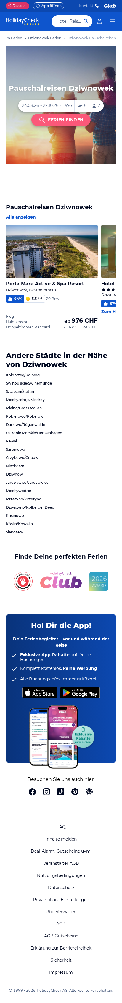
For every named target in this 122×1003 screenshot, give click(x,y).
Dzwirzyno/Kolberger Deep (30, 507)
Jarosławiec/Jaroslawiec (27, 482)
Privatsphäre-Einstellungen (61, 899)
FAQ (61, 827)
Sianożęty (14, 532)
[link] (99, 21)
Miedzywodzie (18, 491)
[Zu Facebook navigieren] (32, 792)
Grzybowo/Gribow (22, 457)
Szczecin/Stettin (20, 391)
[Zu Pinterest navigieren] (75, 792)
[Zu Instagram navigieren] (46, 792)
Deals (15, 6)
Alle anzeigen (21, 217)
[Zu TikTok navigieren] (60, 792)
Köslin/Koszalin (19, 524)
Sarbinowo (15, 449)
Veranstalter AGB (61, 863)
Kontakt (86, 6)
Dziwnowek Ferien (44, 38)
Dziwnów (14, 474)
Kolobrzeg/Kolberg (23, 375)
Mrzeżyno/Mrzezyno (23, 499)
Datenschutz (61, 887)
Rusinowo (15, 515)
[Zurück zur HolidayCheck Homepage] (22, 21)
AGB (61, 924)
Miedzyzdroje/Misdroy (25, 400)
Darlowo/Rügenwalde (25, 424)
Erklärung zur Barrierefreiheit (61, 948)
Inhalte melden (61, 839)
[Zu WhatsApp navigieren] (89, 792)
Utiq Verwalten (61, 911)
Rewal (11, 441)
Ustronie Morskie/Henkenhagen (34, 433)
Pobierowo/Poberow (25, 416)
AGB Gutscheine (61, 936)
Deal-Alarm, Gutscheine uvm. (61, 851)
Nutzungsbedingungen (61, 875)
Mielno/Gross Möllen (24, 408)
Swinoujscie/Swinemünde (29, 383)
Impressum (61, 972)
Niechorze (15, 466)
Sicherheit (61, 960)
